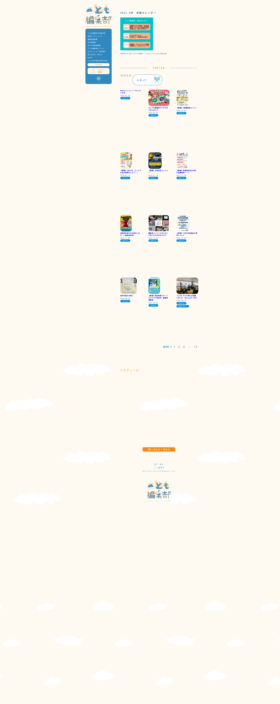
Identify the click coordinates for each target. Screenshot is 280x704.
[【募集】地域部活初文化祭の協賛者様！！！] (182, 168)
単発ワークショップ (95, 36)
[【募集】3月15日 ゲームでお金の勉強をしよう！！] (126, 168)
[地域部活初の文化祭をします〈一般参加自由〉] (126, 231)
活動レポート (183, 306)
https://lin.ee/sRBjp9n (156, 53)
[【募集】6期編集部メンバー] (182, 105)
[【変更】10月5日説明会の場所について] (183, 231)
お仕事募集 (92, 42)
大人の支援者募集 (94, 45)
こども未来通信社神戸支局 (97, 60)
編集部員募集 (92, 39)
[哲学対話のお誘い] (128, 293)
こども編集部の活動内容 (97, 33)
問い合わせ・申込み (95, 54)
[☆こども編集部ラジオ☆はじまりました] (158, 105)
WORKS (90, 57)
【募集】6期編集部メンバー (186, 108)
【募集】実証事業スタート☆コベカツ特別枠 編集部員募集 (158, 298)
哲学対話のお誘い (126, 295)
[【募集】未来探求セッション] (155, 168)
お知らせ (125, 98)
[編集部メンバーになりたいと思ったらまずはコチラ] (158, 231)
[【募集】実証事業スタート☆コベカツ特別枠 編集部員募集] (154, 293)
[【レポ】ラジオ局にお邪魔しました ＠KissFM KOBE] (187, 293)
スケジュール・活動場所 (97, 51)
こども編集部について (96, 48)
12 (195, 347)
